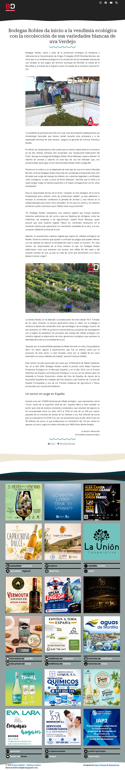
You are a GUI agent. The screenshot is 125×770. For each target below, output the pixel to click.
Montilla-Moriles (67, 443)
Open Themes (101, 765)
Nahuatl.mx (114, 765)
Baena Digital (18, 765)
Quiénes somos (33, 765)
